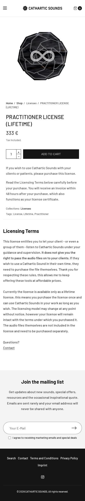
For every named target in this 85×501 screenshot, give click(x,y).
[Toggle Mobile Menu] (7, 8)
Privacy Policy (69, 458)
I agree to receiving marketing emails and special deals (45, 437)
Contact (9, 348)
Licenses (26, 208)
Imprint (42, 465)
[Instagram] (42, 477)
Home (9, 103)
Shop (19, 103)
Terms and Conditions (44, 458)
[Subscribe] (77, 428)
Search (11, 458)
